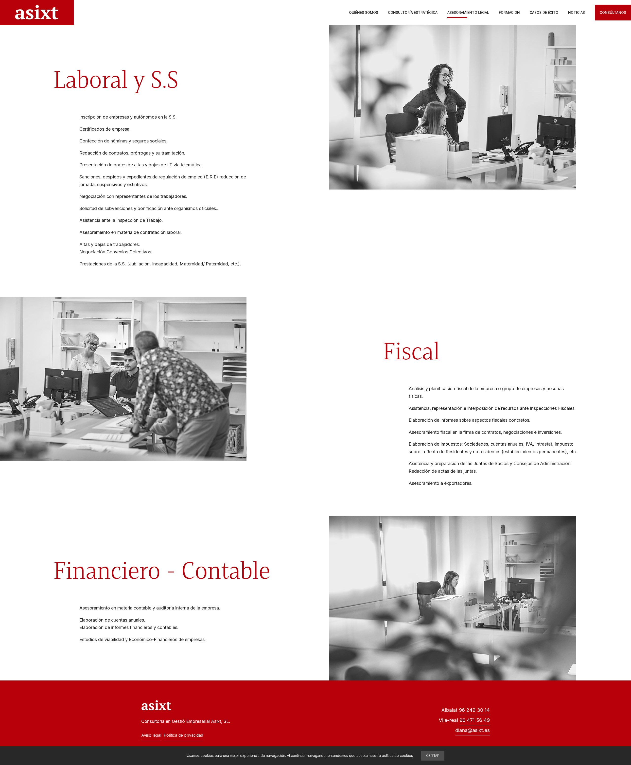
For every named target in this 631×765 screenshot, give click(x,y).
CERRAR (432, 755)
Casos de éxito (544, 12)
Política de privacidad (183, 735)
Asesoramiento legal (468, 12)
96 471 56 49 (474, 720)
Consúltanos (613, 12)
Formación (509, 12)
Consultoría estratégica (413, 12)
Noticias (576, 12)
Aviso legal (151, 735)
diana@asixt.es (472, 730)
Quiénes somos (363, 12)
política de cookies (397, 755)
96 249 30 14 (474, 710)
